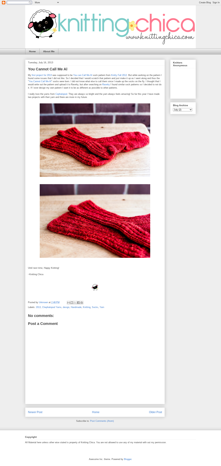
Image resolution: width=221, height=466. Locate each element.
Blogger (127, 459)
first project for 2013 (41, 75)
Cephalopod (61, 94)
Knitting (86, 307)
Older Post (155, 412)
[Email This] (68, 302)
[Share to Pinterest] (81, 302)
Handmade (76, 307)
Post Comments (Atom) (102, 421)
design (66, 307)
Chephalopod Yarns (51, 307)
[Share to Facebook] (78, 302)
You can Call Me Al (82, 75)
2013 (38, 307)
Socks (95, 307)
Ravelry (106, 84)
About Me (49, 51)
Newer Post (35, 412)
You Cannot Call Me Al (40, 81)
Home (32, 51)
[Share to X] (75, 302)
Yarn (102, 307)
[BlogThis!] (72, 302)
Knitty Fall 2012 (119, 75)
